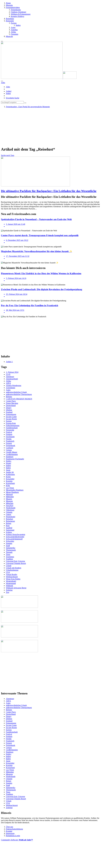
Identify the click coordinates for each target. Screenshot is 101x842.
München (9, 503)
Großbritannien (12, 454)
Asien (8, 390)
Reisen (8, 523)
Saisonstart (10, 530)
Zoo (7, 592)
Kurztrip (9, 481)
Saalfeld (9, 528)
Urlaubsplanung (12, 570)
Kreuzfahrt (10, 479)
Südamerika (10, 548)
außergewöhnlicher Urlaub (16, 392)
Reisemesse (10, 521)
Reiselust (9, 519)
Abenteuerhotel (12, 379)
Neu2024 (9, 506)
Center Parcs (11, 401)
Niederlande (10, 508)
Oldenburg (10, 510)
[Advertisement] (50, 127)
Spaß (8, 546)
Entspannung (11, 414)
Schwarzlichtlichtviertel (15, 537)
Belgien (9, 397)
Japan (8, 470)
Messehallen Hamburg (14, 490)
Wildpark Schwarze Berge (16, 588)
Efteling (9, 410)
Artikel (8, 91)
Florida (8, 439)
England (9, 412)
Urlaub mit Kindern (13, 568)
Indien (8, 465)
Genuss (9, 450)
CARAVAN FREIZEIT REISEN (19, 399)
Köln (8, 485)
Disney (8, 408)
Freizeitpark (10, 445)
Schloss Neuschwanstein (15, 534)
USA (8, 572)
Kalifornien (10, 474)
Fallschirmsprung (12, 425)
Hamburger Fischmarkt (15, 459)
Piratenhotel (10, 517)
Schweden (10, 541)
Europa (9, 421)
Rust (7, 526)
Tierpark (9, 552)
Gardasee (9, 448)
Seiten (8, 93)
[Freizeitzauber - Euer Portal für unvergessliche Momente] (39, 78)
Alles (8, 87)
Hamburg (9, 457)
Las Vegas (10, 488)
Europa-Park (11, 423)
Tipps (8, 554)
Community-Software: (17, 840)
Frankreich (10, 441)
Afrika (8, 381)
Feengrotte (10, 430)
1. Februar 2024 (12, 372)
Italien (8, 468)
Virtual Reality (11, 574)
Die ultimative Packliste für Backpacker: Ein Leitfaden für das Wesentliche (48, 191)
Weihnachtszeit (12, 577)
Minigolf (9, 494)
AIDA (8, 383)
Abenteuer (10, 377)
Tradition (9, 559)
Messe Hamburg (12, 492)
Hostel (8, 463)
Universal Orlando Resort (16, 563)
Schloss (9, 532)
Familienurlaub (12, 428)
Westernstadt (11, 583)
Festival (9, 432)
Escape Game (11, 417)
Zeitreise (9, 590)
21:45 (8, 374)
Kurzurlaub (10, 483)
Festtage (9, 434)
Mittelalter (10, 497)
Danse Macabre (12, 403)
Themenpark (11, 550)
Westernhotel (11, 581)
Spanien (9, 543)
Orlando (9, 512)
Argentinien (10, 388)
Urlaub (8, 566)
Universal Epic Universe (15, 561)
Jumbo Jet (10, 472)
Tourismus (10, 557)
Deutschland (11, 405)
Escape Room (11, 419)
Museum (9, 501)
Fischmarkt (10, 437)
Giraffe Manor (11, 452)
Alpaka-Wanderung (13, 385)
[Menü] (2, 41)
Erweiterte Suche (12, 98)
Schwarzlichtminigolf (14, 539)
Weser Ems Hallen (13, 579)
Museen (9, 499)
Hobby (8, 461)
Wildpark (9, 586)
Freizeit (9, 443)
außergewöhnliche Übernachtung (19, 394)
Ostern (8, 514)
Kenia (8, 477)
